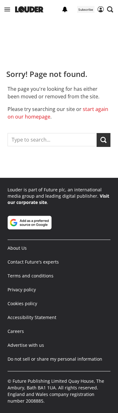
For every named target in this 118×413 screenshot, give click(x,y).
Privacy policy (22, 290)
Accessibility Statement (32, 317)
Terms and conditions (30, 276)
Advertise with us (26, 345)
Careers (16, 331)
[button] (7, 9)
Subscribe (85, 9)
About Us (17, 248)
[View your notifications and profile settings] (65, 9)
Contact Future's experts (33, 262)
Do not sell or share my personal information (55, 359)
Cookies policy (22, 303)
